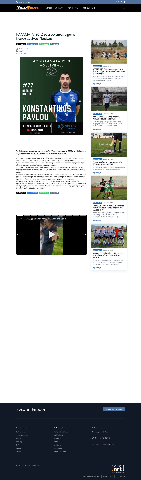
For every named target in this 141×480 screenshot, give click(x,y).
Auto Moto (58, 448)
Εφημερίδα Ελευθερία (114, 409)
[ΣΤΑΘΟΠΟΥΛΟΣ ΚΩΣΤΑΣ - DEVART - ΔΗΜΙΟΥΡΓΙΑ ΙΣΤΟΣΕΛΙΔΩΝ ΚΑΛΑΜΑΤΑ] (117, 468)
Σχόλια (18, 451)
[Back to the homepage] (27, 8)
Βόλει (56, 442)
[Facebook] (116, 2)
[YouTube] (124, 2)
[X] (118, 2)
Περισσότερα (97, 84)
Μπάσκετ (57, 438)
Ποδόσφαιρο (58, 435)
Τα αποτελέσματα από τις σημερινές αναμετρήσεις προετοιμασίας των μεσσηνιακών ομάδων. (109, 168)
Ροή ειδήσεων (21, 432)
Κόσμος (19, 442)
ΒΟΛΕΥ (21, 51)
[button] (124, 8)
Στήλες (18, 445)
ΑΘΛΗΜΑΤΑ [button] (59, 8)
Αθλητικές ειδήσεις (61, 432)
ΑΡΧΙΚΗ (49, 8)
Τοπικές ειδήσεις (22, 435)
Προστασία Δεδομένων (91, 476)
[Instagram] (121, 2)
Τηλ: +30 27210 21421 (103, 438)
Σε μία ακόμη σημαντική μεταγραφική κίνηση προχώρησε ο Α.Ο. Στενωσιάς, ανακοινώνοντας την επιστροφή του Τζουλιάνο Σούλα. (108, 123)
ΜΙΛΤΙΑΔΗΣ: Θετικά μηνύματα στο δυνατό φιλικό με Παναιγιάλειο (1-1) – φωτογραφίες (109, 71)
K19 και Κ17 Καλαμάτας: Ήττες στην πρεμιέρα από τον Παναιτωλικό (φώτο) (108, 255)
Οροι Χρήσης (108, 476)
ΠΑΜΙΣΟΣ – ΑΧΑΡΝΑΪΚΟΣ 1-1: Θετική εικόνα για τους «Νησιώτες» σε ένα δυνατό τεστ (108, 207)
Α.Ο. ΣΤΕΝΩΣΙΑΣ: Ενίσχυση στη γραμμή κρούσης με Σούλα (106, 117)
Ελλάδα (18, 438)
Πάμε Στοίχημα (60, 451)
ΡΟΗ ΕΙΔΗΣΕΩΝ (89, 8)
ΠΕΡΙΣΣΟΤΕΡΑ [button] (73, 8)
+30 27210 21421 (24, 2)
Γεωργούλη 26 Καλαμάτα (103, 432)
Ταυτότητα (121, 476)
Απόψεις (19, 448)
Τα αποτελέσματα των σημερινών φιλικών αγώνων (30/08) (107, 163)
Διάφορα (57, 445)
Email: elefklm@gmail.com (104, 444)
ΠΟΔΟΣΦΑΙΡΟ (97, 66)
